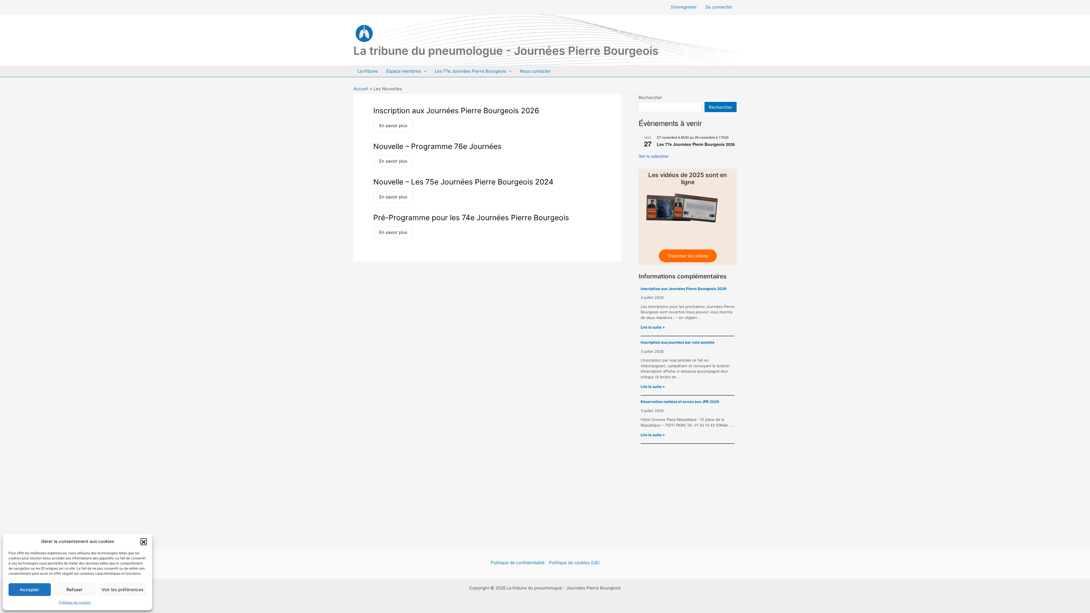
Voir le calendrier (654, 156)
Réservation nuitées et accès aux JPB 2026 (680, 401)
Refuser (74, 589)
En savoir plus (393, 125)
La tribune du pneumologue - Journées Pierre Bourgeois (506, 51)
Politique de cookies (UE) (574, 562)
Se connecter (718, 7)
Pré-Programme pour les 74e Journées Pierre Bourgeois (471, 217)
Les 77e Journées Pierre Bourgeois (470, 71)
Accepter (29, 589)
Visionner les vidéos (687, 256)
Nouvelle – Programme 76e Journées (437, 146)
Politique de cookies (75, 602)
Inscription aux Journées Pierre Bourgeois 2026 (456, 110)
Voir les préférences (122, 589)
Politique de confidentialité (518, 562)
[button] (143, 541)
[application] (423, 71)
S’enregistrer (684, 7)
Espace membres (403, 71)
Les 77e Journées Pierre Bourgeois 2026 (696, 144)
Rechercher (650, 97)
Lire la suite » (653, 327)
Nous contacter (535, 71)
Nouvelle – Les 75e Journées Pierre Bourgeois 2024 (463, 181)
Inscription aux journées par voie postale (677, 342)
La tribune (368, 71)
